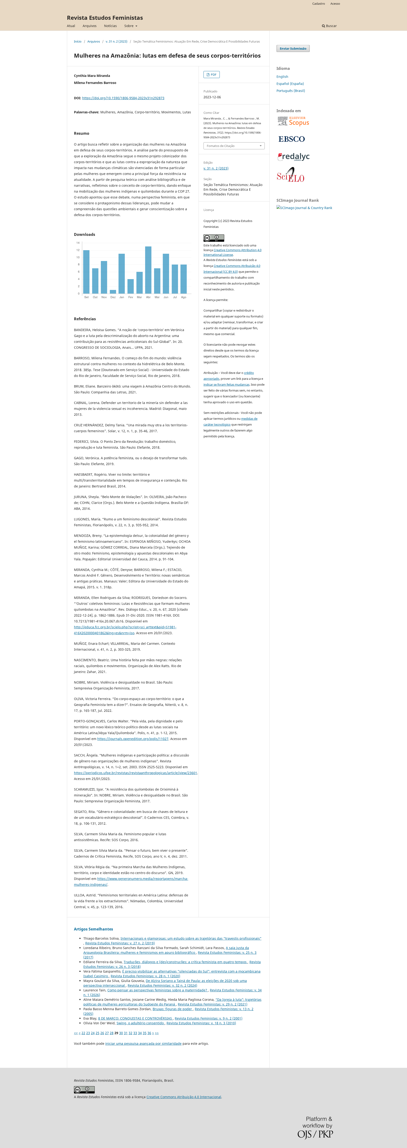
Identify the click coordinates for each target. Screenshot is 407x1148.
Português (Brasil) (291, 90)
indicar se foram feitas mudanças (226, 384)
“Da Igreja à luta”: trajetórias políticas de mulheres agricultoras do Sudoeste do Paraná (172, 1001)
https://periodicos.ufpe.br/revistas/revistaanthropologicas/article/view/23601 (135, 773)
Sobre (129, 26)
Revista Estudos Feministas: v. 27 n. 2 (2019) (120, 943)
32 (130, 1033)
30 (121, 1033)
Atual (71, 26)
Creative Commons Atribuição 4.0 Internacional (184, 1097)
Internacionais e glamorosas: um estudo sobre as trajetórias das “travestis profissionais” (191, 938)
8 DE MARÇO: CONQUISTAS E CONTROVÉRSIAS (135, 1018)
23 (88, 1033)
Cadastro (318, 3)
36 (149, 1033)
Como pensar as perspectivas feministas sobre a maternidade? (157, 990)
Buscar (331, 26)
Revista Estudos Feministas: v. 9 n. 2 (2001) (208, 1018)
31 (126, 1033)
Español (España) (290, 83)
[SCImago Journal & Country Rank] (304, 208)
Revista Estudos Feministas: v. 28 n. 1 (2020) (145, 976)
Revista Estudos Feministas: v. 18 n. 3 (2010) (201, 1023)
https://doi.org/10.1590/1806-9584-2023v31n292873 (123, 98)
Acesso (335, 3)
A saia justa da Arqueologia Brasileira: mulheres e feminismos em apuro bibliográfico (166, 950)
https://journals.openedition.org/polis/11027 (132, 738)
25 (97, 1033)
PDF (213, 74)
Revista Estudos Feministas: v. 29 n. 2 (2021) (212, 1004)
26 (102, 1033)
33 (135, 1033)
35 (145, 1033)
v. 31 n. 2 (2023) (116, 41)
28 (112, 1033)
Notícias (110, 26)
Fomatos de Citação (221, 146)
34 (140, 1033)
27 (107, 1033)
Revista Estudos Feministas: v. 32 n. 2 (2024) (162, 985)
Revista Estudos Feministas (105, 17)
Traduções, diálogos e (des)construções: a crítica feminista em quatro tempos (186, 962)
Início (77, 41)
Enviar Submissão (293, 48)
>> (157, 1033)
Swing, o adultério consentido (141, 1023)
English (282, 76)
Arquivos (90, 26)
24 (93, 1033)
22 (83, 1033)
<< (76, 1033)
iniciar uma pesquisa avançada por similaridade (143, 1043)
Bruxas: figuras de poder (173, 1009)
